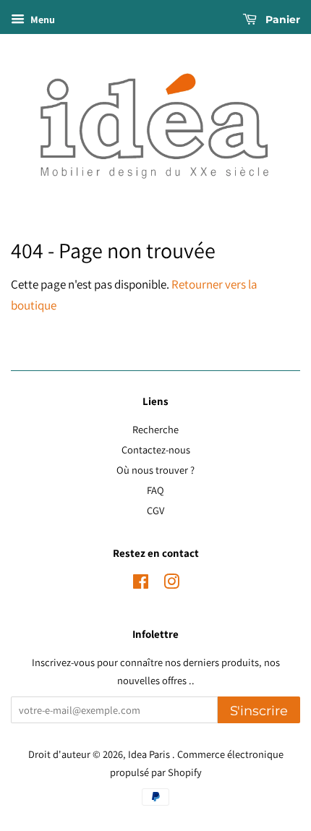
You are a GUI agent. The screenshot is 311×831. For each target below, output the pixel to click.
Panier (281, 19)
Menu (41, 19)
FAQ (155, 490)
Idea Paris (150, 754)
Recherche (155, 429)
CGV (155, 510)
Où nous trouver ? (155, 470)
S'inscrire (259, 711)
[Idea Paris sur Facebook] (140, 584)
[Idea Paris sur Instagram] (171, 584)
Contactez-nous (156, 449)
